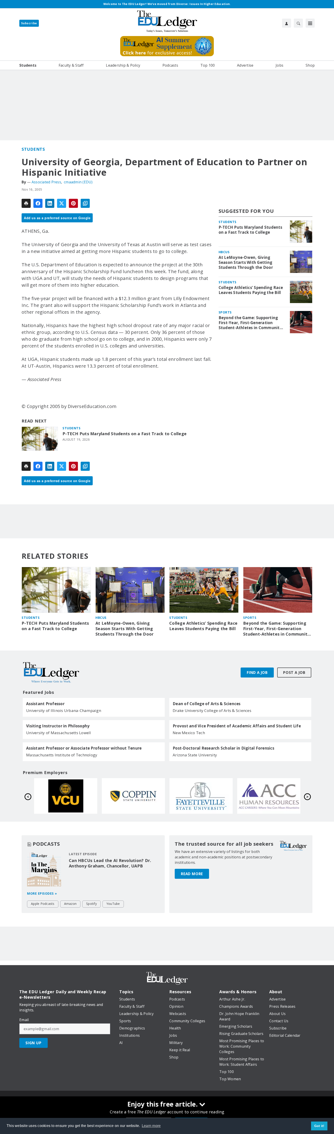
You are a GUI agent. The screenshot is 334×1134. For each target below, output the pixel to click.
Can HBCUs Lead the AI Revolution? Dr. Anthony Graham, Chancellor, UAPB (110, 863)
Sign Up (33, 1042)
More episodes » (42, 893)
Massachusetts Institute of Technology (61, 755)
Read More (192, 873)
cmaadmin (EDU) (78, 182)
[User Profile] (286, 23)
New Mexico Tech (189, 732)
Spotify (91, 903)
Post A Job (294, 672)
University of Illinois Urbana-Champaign (63, 710)
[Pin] (73, 203)
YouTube (113, 903)
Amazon (70, 903)
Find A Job (257, 672)
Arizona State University (195, 755)
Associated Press (46, 182)
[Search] (298, 23)
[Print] (26, 203)
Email (24, 1020)
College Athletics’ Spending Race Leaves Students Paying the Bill (251, 290)
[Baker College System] (268, 795)
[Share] (37, 203)
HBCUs (224, 252)
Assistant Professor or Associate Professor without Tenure (84, 748)
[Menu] (310, 23)
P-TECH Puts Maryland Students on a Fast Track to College (124, 433)
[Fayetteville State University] (65, 795)
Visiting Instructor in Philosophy (58, 726)
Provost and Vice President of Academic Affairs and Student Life (237, 726)
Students (33, 149)
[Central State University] (201, 795)
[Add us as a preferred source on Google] (85, 203)
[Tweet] (61, 203)
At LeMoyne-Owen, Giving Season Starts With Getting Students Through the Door (246, 262)
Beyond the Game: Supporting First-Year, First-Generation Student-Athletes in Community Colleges (250, 322)
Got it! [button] (319, 1126)
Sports (225, 312)
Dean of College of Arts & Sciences (207, 703)
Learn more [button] (151, 1126)
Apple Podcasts (43, 903)
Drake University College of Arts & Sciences (212, 710)
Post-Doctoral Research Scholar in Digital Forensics (223, 748)
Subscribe (29, 23)
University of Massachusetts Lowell (58, 732)
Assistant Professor (45, 703)
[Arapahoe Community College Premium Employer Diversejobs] (133, 795)
